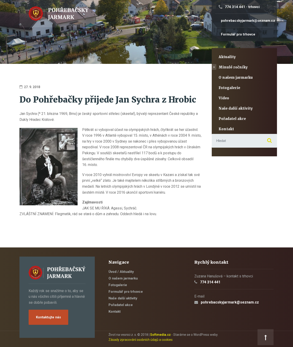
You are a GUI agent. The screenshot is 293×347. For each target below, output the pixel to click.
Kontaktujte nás (48, 317)
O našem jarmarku (236, 77)
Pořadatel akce (232, 119)
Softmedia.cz (160, 334)
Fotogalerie (229, 88)
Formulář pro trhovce (126, 292)
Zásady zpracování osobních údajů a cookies (141, 340)
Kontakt (226, 129)
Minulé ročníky (233, 67)
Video (224, 98)
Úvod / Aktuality (121, 272)
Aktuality (227, 57)
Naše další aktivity (236, 108)
